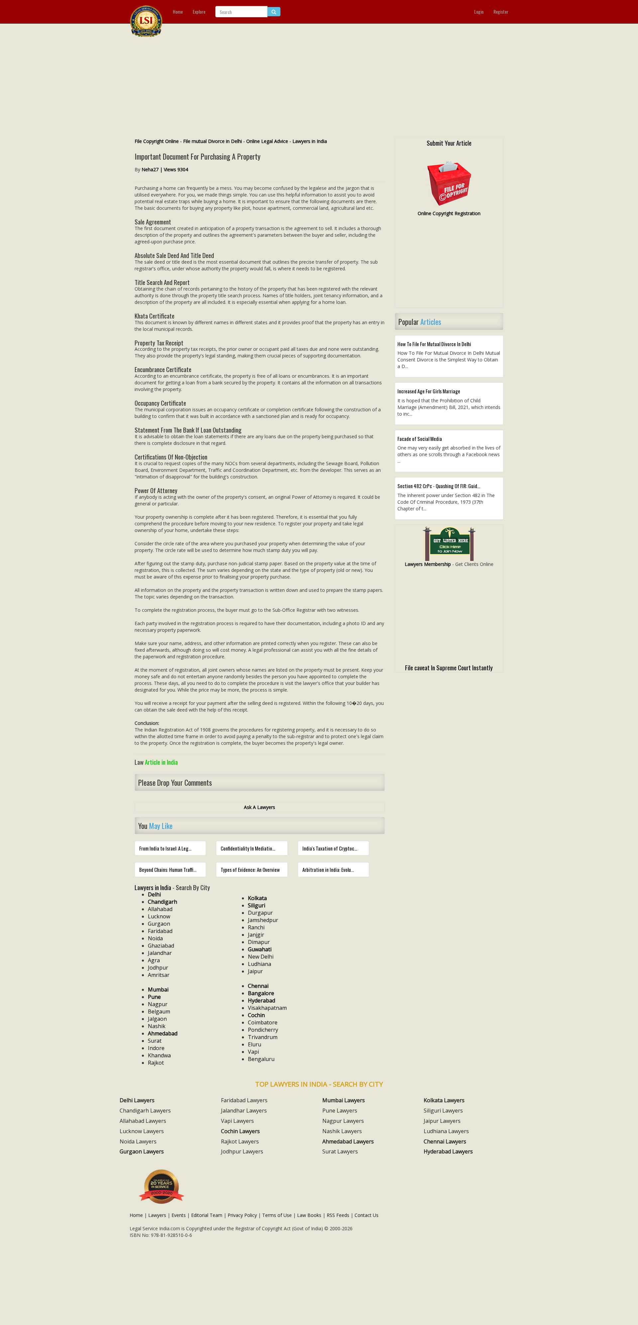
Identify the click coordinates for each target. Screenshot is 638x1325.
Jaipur (255, 971)
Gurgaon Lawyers (142, 1151)
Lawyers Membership (428, 564)
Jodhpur (158, 967)
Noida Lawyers (138, 1141)
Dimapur (259, 942)
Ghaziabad (161, 945)
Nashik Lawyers (342, 1131)
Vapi (253, 1051)
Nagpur (157, 1004)
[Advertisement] (319, 88)
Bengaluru (261, 1059)
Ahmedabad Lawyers (348, 1141)
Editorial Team (206, 1215)
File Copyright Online (157, 141)
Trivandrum (262, 1037)
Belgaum (159, 1011)
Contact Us (366, 1215)
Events (178, 1215)
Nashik (156, 1026)
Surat (154, 1040)
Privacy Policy (242, 1215)
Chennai (258, 986)
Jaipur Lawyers (442, 1121)
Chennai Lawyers (445, 1141)
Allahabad (160, 909)
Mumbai (158, 989)
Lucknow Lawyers (142, 1131)
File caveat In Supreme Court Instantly (449, 667)
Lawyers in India (309, 141)
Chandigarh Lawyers (145, 1110)
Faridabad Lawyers (244, 1100)
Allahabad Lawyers (143, 1121)
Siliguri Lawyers (443, 1110)
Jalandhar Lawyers (244, 1110)
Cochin (256, 1015)
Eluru (254, 1044)
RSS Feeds (338, 1215)
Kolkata (257, 898)
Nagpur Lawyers (343, 1121)
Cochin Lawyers (240, 1131)
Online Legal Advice (267, 141)
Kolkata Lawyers (444, 1100)
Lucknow (159, 916)
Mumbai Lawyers (343, 1100)
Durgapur (260, 912)
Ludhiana (259, 964)
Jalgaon (157, 1018)
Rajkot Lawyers (240, 1141)
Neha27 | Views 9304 (165, 169)
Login (478, 11)
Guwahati (259, 949)
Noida (155, 938)
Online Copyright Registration (449, 213)
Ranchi (256, 927)
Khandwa (159, 1055)
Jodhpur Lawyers (242, 1151)
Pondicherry (263, 1029)
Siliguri (256, 905)
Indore (156, 1048)
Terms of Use (277, 1215)
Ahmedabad (162, 1033)
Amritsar (158, 975)
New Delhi (260, 956)
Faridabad (160, 931)
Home (178, 11)
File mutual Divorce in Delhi (212, 141)
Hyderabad (261, 1000)
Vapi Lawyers (237, 1121)
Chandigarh (162, 901)
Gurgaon (159, 923)
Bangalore (261, 993)
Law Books (309, 1215)
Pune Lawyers (339, 1110)
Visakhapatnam (267, 1007)
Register (500, 11)
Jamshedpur (263, 920)
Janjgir (256, 934)
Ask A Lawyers (259, 807)
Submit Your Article (449, 142)
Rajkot (156, 1062)
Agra (154, 960)
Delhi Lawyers (137, 1100)
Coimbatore (262, 1022)
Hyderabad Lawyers (448, 1151)
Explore (199, 11)
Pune (154, 996)
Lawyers (157, 1215)
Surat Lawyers (340, 1151)
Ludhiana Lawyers (446, 1131)
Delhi (154, 894)
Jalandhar (160, 953)
